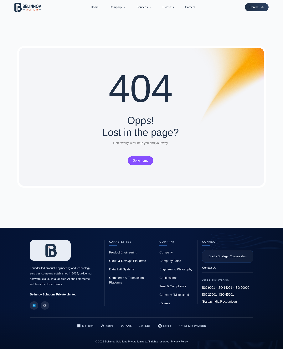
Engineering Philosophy (175, 269)
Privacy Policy (179, 341)
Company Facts (170, 261)
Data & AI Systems (122, 269)
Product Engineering (123, 252)
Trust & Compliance (172, 286)
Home (95, 7)
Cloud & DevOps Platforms (127, 261)
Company (166, 252)
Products (168, 7)
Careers (190, 7)
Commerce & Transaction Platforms (126, 280)
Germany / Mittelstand (174, 294)
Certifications (168, 277)
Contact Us (209, 267)
